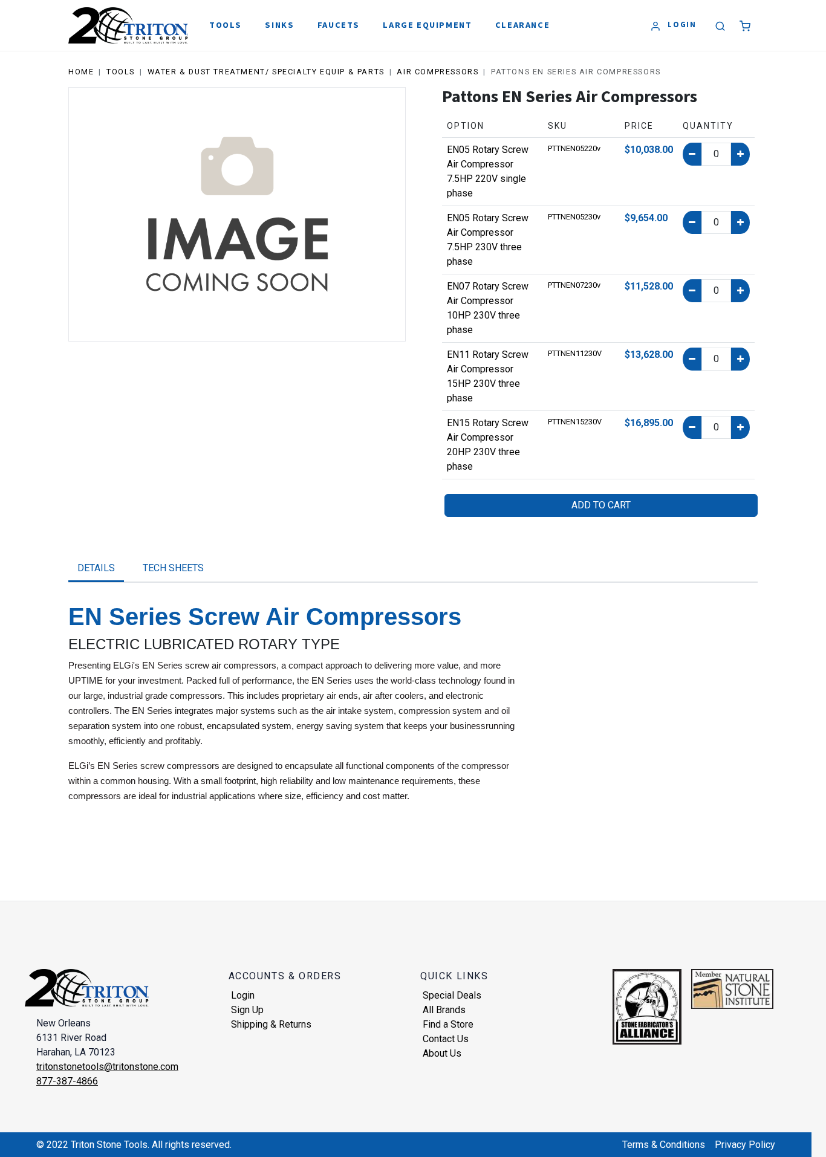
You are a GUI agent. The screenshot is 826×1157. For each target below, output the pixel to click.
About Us (442, 1053)
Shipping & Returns (271, 1024)
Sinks (279, 24)
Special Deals (452, 995)
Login (243, 995)
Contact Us (446, 1039)
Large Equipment (427, 24)
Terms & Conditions (663, 1144)
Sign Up (247, 1010)
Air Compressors (437, 71)
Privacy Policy (745, 1144)
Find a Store (448, 1024)
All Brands (444, 1010)
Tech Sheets (173, 568)
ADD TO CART (601, 505)
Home (81, 71)
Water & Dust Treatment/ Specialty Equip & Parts (266, 71)
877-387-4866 (67, 1081)
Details (96, 568)
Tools (225, 24)
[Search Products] (720, 26)
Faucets (338, 24)
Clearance (522, 24)
